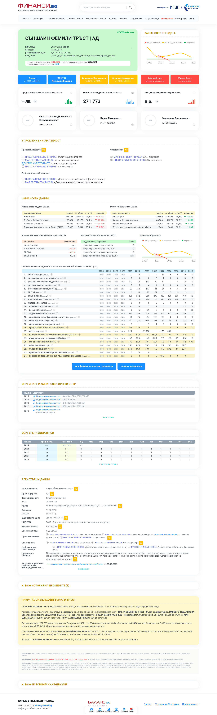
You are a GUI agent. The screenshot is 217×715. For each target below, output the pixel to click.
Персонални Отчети (96, 18)
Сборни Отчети (75, 18)
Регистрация (181, 18)
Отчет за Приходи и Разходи (62, 79)
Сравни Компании (55, 18)
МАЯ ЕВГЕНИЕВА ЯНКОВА (39, 160)
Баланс (32, 79)
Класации (38, 18)
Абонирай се (167, 18)
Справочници (152, 18)
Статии (112, 18)
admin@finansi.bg (43, 705)
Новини (123, 18)
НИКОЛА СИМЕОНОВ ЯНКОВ (40, 156)
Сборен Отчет (155, 79)
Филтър (26, 18)
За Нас (148, 704)
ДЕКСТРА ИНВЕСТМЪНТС (36, 163)
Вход (192, 18)
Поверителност (190, 704)
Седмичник (136, 18)
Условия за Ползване (167, 704)
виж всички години (108, 464)
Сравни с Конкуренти (123, 79)
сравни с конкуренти (131, 366)
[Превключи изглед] (131, 48)
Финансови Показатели (94, 79)
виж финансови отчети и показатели (94, 366)
